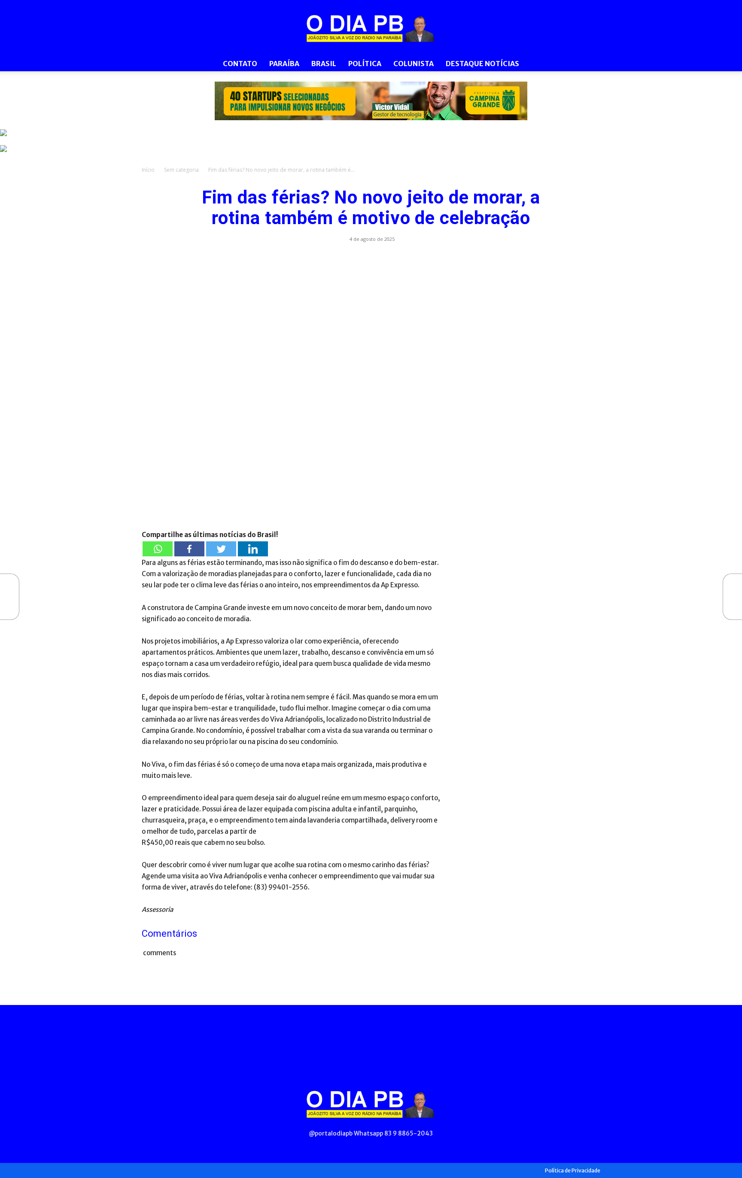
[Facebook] (189, 548)
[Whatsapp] (158, 548)
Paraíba (284, 63)
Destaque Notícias (482, 63)
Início (148, 169)
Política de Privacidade (572, 1170)
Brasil (323, 63)
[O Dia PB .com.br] (371, 28)
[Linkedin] (253, 548)
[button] (590, 64)
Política (364, 63)
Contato (240, 63)
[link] (371, 101)
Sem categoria (181, 169)
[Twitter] (221, 548)
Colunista (413, 63)
